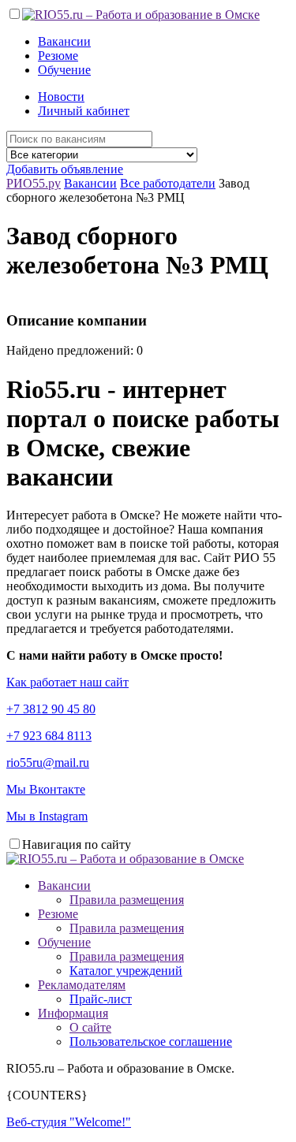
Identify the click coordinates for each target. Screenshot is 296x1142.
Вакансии (64, 41)
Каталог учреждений (125, 970)
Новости (61, 96)
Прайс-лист (100, 999)
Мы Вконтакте (45, 789)
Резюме (58, 55)
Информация (73, 1013)
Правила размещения (126, 899)
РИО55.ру (33, 183)
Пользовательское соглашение (150, 1041)
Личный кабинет (83, 110)
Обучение (64, 69)
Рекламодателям (82, 984)
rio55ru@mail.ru (47, 762)
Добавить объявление (64, 169)
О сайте (90, 1027)
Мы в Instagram (47, 816)
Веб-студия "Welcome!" (68, 1122)
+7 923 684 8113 (49, 735)
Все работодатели (167, 183)
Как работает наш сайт (67, 682)
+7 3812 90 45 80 (51, 709)
